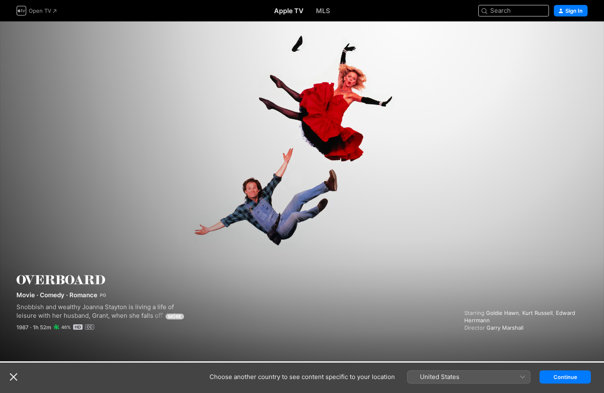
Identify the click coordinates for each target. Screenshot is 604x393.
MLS (323, 11)
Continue (565, 377)
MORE (175, 316)
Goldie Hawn (502, 313)
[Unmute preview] (582, 37)
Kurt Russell (537, 313)
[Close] (13, 377)
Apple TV (289, 11)
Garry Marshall (504, 327)
